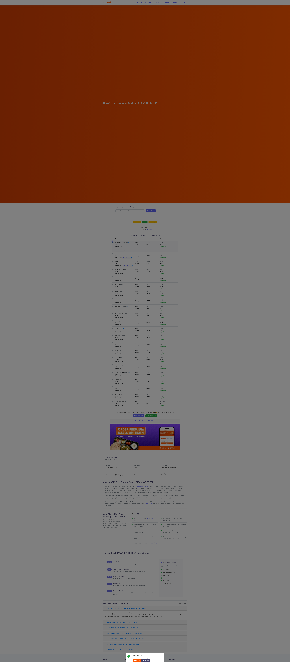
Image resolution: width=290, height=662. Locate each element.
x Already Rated (146, 660)
